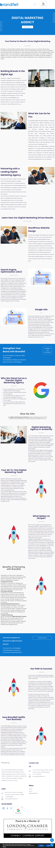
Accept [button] (41, 845)
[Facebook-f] (7, 808)
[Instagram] (11, 808)
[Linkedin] (3, 808)
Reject (48, 845)
